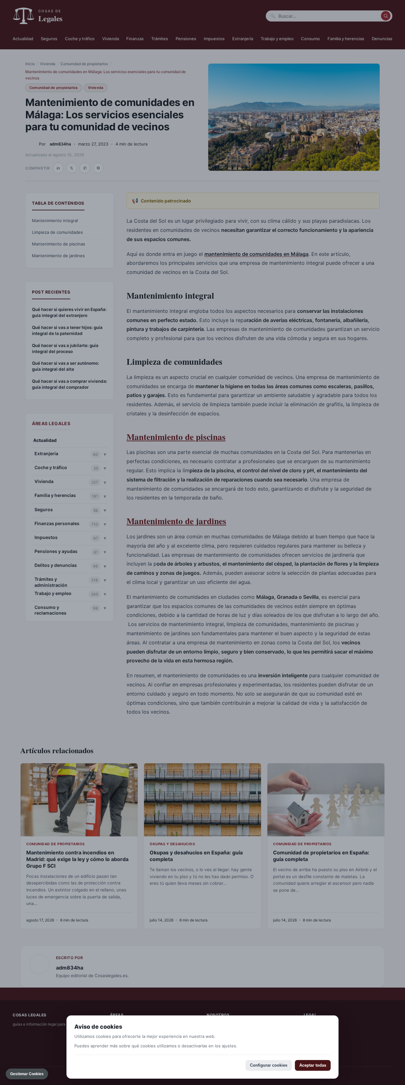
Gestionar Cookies (27, 1074)
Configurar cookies (268, 1065)
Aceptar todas (312, 1065)
